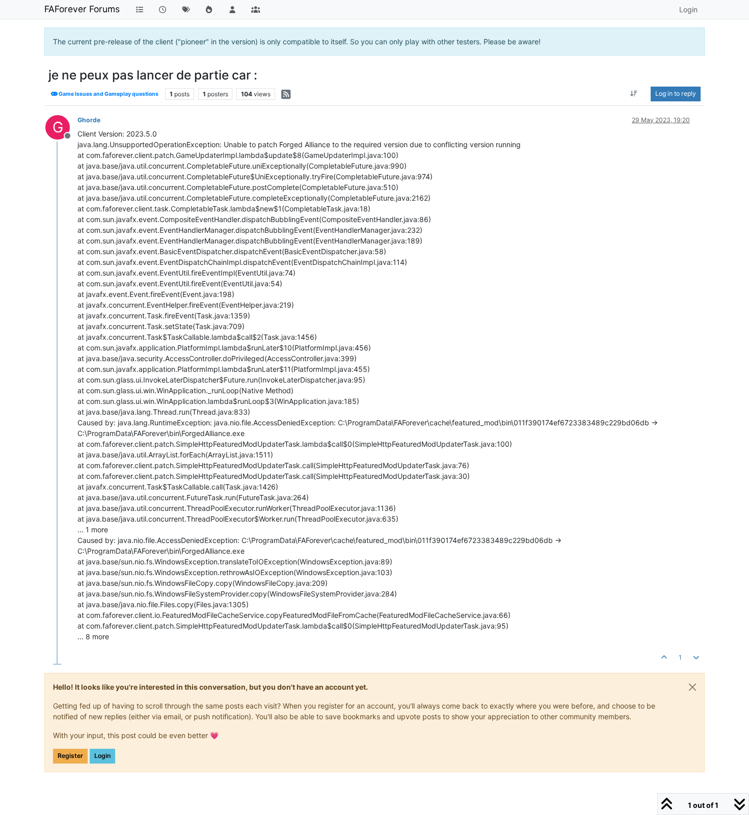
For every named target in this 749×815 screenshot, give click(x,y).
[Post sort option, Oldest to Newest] (634, 94)
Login (102, 755)
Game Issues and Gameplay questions (108, 94)
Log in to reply (675, 93)
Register (70, 755)
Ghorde (88, 120)
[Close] (692, 687)
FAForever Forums (82, 9)
